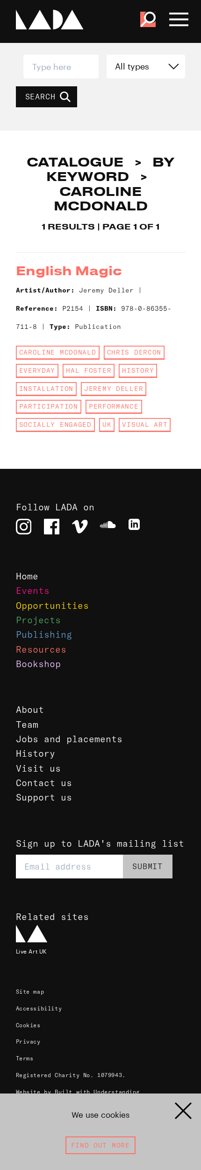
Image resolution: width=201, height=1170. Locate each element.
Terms (25, 1058)
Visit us (38, 768)
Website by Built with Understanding (78, 1091)
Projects (38, 620)
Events (33, 590)
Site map (30, 991)
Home (27, 576)
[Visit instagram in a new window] (24, 527)
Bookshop (38, 663)
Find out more (100, 1145)
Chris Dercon (134, 352)
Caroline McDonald (57, 352)
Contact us (44, 782)
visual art (144, 424)
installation (46, 388)
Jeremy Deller (113, 388)
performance (114, 406)
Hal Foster (88, 370)
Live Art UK (31, 951)
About (30, 709)
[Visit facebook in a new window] (52, 527)
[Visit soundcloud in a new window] (108, 527)
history (138, 370)
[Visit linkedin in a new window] (136, 527)
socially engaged (55, 424)
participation (48, 406)
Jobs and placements (69, 739)
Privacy (28, 1041)
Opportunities (52, 605)
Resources (41, 649)
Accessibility (39, 1008)
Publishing (44, 634)
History (35, 753)
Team (27, 724)
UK (106, 424)
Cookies (28, 1025)
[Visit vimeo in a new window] (80, 527)
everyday (37, 370)
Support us (44, 797)
